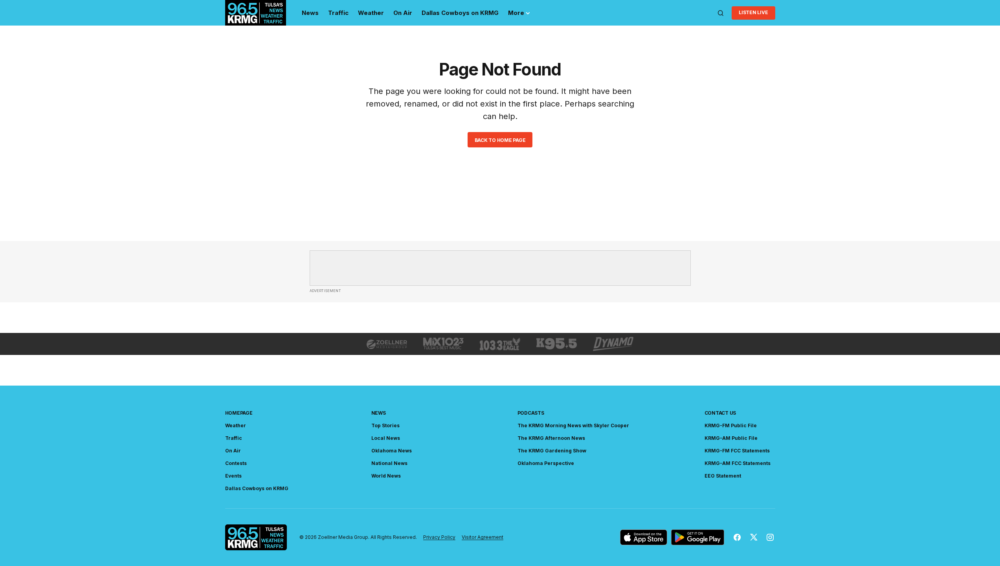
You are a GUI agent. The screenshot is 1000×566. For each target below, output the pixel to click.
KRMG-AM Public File (731, 438)
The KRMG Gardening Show (551, 451)
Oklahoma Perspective (545, 463)
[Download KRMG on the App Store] (643, 537)
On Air (233, 451)
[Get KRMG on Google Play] (697, 537)
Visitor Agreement (482, 537)
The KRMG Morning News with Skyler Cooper (573, 425)
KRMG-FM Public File (731, 425)
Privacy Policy (439, 537)
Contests (236, 463)
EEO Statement (723, 476)
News (378, 413)
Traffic (233, 438)
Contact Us (720, 413)
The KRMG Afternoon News (551, 438)
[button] (720, 13)
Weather (235, 425)
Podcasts (530, 413)
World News (386, 476)
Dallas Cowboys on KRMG (256, 488)
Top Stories (385, 425)
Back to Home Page (500, 140)
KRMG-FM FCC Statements (737, 451)
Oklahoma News (391, 451)
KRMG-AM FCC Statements (738, 463)
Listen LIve (753, 12)
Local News (385, 438)
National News (389, 463)
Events (233, 476)
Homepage (239, 413)
